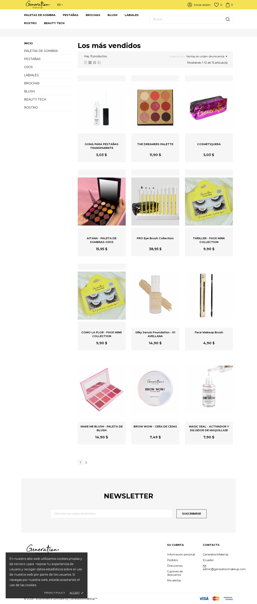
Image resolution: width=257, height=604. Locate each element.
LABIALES (132, 15)
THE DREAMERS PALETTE (155, 144)
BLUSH (112, 15)
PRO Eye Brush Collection (155, 238)
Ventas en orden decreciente (205, 56)
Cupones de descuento (175, 573)
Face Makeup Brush (209, 332)
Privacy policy (54, 592)
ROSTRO (30, 23)
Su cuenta (175, 545)
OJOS (28, 67)
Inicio (28, 43)
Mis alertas (174, 580)
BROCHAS (93, 15)
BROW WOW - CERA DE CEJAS (155, 426)
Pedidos (172, 560)
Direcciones (174, 565)
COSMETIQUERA (209, 144)
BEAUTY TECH (54, 23)
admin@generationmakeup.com (224, 569)
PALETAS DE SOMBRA (40, 15)
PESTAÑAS (70, 15)
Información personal (181, 554)
